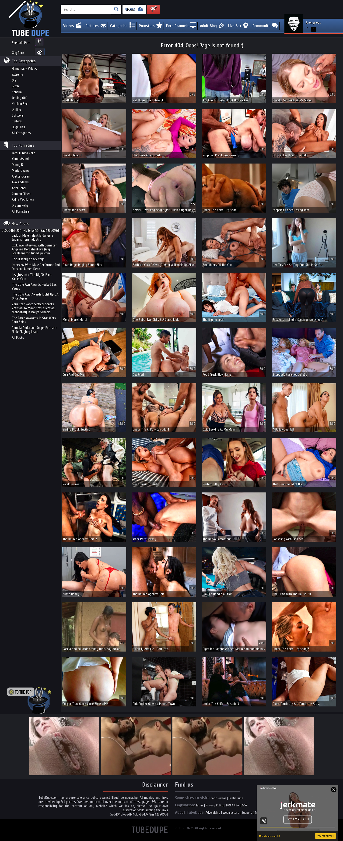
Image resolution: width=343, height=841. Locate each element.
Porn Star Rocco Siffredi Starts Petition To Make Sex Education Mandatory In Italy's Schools (33, 308)
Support (247, 813)
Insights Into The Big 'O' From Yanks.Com (32, 277)
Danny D (17, 165)
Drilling (16, 110)
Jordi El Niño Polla (23, 153)
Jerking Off (19, 98)
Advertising (213, 813)
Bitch (15, 86)
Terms (199, 805)
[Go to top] (29, 700)
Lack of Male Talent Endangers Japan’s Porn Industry (32, 238)
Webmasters (231, 813)
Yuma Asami (20, 159)
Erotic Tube (236, 798)
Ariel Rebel (19, 188)
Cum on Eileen (21, 194)
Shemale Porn (21, 43)
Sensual (17, 92)
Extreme (17, 75)
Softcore (18, 116)
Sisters (17, 121)
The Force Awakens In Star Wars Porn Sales (34, 320)
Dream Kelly (20, 206)
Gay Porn (18, 53)
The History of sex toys (28, 259)
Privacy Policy (215, 805)
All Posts (18, 338)
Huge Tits (18, 127)
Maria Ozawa (20, 171)
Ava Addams (20, 182)
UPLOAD (130, 9)
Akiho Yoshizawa (23, 200)
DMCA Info (232, 805)
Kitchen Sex (20, 104)
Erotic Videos (218, 798)
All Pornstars (21, 212)
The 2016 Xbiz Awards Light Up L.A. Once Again (35, 296)
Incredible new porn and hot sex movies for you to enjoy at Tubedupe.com (30, 18)
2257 (244, 805)
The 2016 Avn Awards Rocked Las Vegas (34, 287)
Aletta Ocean (21, 176)
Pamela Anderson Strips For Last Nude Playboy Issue (34, 330)
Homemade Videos (24, 69)
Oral (14, 80)
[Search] (116, 9)
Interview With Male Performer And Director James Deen (36, 267)
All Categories (21, 133)
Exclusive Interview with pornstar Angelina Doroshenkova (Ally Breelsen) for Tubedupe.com (34, 249)
